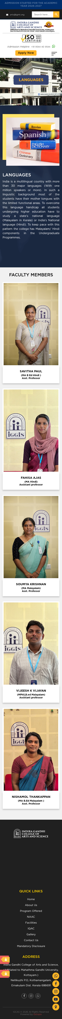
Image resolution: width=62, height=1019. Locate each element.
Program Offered (31, 911)
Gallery (31, 934)
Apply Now (26, 53)
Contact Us (31, 940)
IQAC (31, 928)
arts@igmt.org (17, 15)
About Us (31, 905)
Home (31, 899)
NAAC (31, 917)
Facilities (31, 922)
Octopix (37, 1014)
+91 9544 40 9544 (40, 47)
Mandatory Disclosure (31, 946)
